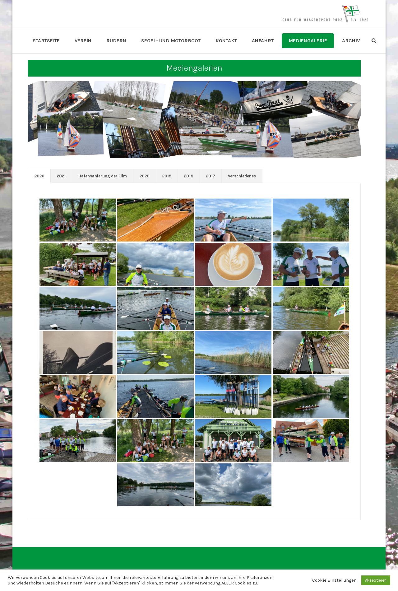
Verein (83, 41)
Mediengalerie (308, 41)
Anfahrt (263, 41)
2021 (61, 176)
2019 (166, 176)
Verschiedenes (242, 176)
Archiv (351, 41)
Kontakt (226, 41)
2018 (188, 176)
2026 (39, 176)
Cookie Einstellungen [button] (334, 580)
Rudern (116, 41)
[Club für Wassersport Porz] (325, 14)
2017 (210, 176)
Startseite (46, 41)
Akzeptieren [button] (375, 580)
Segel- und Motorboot (171, 41)
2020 (145, 176)
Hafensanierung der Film (102, 176)
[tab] (39, 176)
